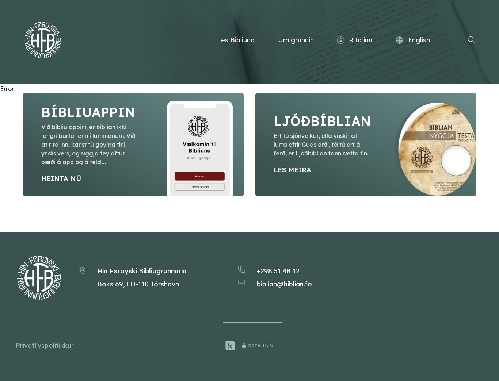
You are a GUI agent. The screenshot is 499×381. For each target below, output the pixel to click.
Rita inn (360, 40)
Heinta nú (61, 178)
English (419, 40)
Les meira (292, 170)
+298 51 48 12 (278, 271)
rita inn (261, 345)
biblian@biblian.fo (284, 284)
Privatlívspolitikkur (45, 345)
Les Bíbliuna (236, 40)
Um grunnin (296, 40)
